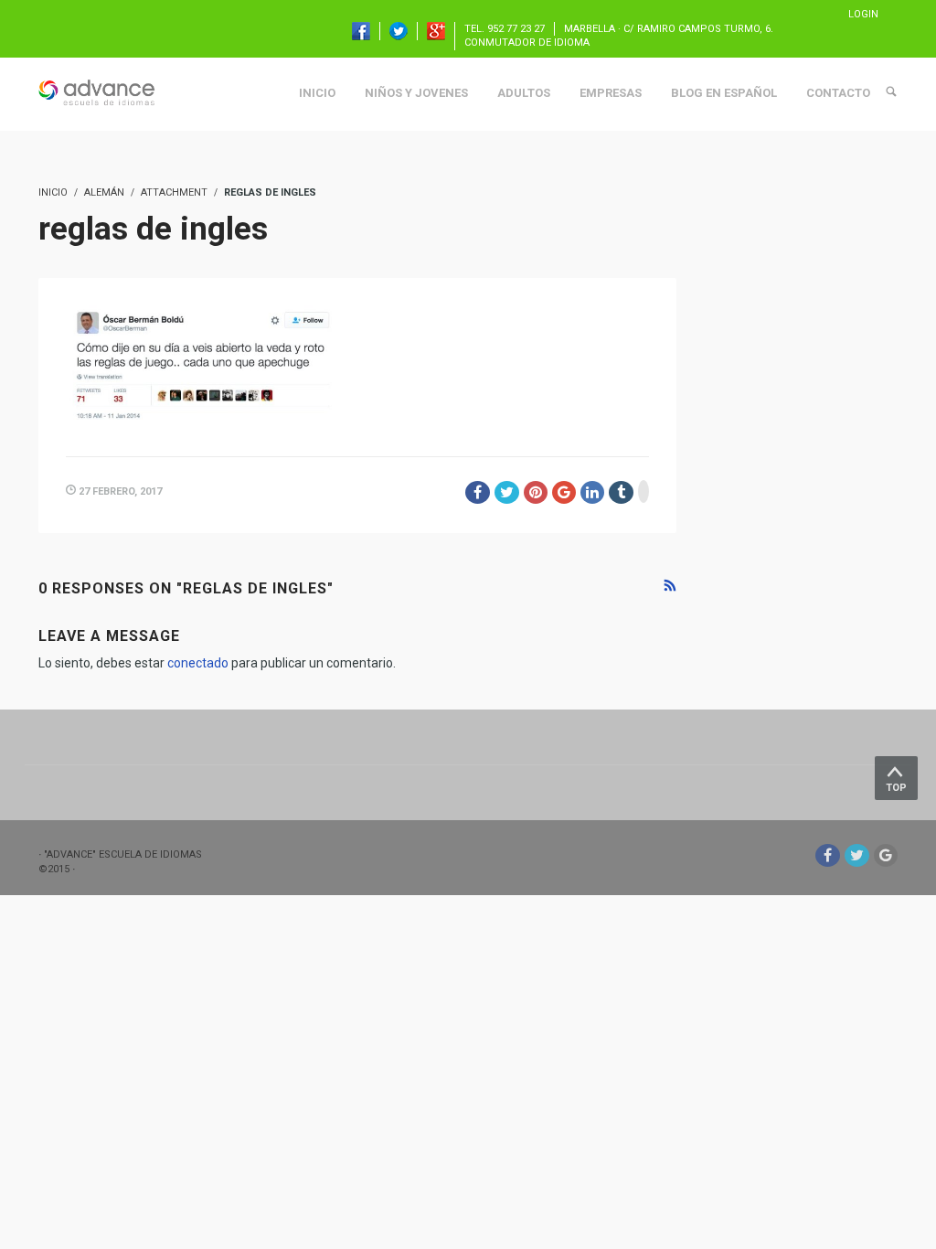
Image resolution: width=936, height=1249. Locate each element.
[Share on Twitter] (507, 492)
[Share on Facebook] (477, 492)
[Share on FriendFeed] (643, 491)
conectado (198, 663)
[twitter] (857, 855)
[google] (886, 855)
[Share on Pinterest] (536, 492)
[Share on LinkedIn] (592, 492)
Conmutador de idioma (527, 42)
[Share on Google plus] (564, 492)
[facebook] (827, 855)
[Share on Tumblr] (621, 492)
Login (863, 14)
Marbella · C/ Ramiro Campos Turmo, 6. (668, 29)
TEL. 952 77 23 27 (504, 29)
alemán (104, 192)
